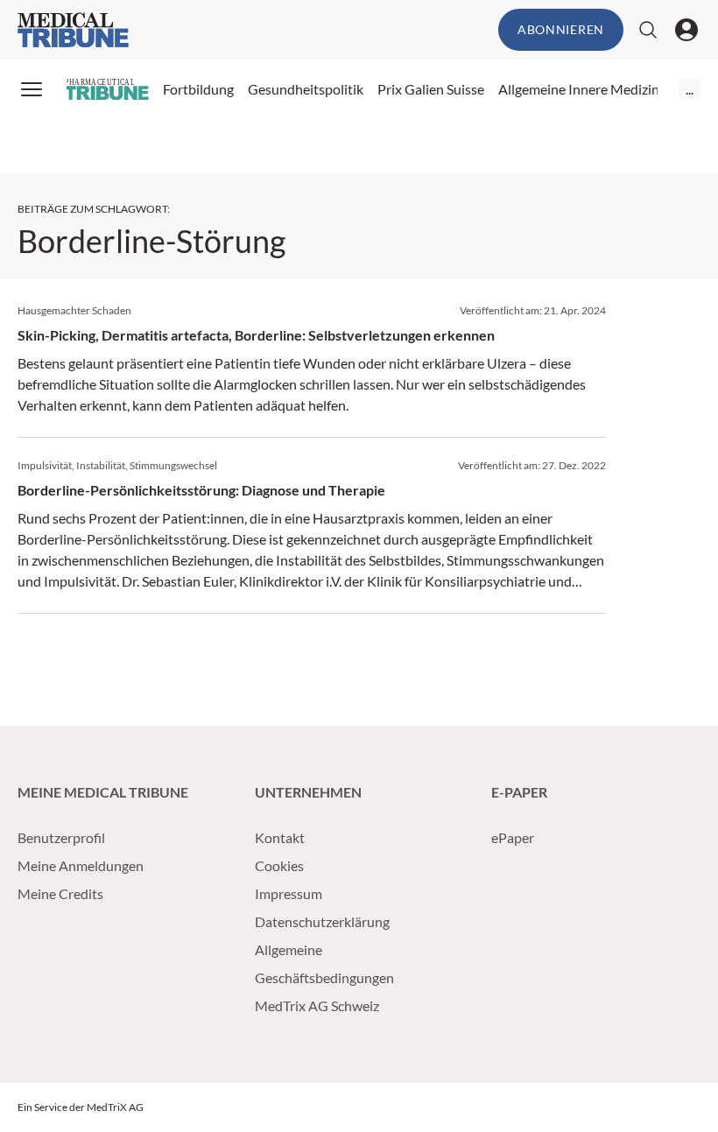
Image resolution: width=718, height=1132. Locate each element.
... (689, 89)
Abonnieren (560, 29)
